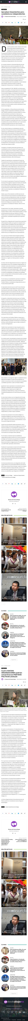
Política (14, 568)
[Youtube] (24, 1012)
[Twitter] (8, 1012)
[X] (5, 22)
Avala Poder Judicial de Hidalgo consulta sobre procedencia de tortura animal (18, 654)
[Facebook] (2, 22)
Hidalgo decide (7, 6)
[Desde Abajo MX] (14, 2)
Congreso (12, 651)
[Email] (21, 22)
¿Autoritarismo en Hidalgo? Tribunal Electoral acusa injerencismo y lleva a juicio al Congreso (14, 598)
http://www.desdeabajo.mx (14, 501)
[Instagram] (12, 1012)
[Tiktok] (16, 1012)
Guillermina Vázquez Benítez (19, 475)
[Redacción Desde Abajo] (2, 16)
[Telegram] (18, 22)
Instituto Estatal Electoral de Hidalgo (8, 477)
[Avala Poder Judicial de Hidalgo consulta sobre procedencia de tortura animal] (5, 653)
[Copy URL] (24, 22)
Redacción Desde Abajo (10, 16)
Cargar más (13, 659)
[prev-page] (2, 604)
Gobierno (14, 595)
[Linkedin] (12, 22)
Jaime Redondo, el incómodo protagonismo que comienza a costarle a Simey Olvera (14, 571)
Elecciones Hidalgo (8, 475)
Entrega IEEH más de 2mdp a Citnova (6, 510)
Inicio (2, 6)
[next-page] (4, 604)
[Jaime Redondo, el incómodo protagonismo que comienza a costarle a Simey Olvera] (14, 559)
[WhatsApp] (15, 22)
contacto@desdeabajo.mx (16, 1008)
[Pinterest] (9, 22)
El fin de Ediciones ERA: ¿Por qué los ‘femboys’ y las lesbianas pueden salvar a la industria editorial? (14, 542)
